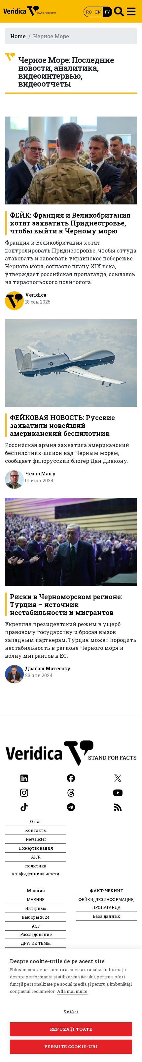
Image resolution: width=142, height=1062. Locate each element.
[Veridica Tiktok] (24, 806)
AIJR (36, 857)
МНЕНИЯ (36, 899)
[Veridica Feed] (118, 806)
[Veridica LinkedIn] (24, 777)
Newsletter (36, 839)
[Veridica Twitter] (118, 777)
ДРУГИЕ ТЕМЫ (36, 943)
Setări (70, 1012)
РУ (107, 11)
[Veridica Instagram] (24, 791)
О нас (35, 821)
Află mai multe (72, 991)
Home (18, 36)
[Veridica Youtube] (118, 791)
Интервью (35, 908)
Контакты (36, 830)
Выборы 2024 (36, 917)
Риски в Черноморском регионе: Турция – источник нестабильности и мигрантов (66, 604)
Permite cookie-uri (71, 1046)
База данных (106, 916)
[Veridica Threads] (71, 791)
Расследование (36, 934)
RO (88, 11)
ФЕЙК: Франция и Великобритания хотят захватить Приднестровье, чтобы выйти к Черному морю (70, 223)
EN (98, 11)
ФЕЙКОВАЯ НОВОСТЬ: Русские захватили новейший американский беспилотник (62, 425)
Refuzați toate (71, 1029)
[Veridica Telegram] (71, 806)
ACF (36, 926)
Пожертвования (35, 848)
